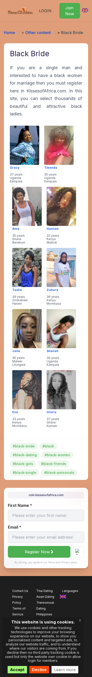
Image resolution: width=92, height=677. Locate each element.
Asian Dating (45, 597)
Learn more (65, 669)
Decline (39, 669)
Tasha (17, 290)
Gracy (14, 167)
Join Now (69, 10)
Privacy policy (69, 562)
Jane (16, 351)
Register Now (37, 551)
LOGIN (45, 10)
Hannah (53, 229)
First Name (20, 505)
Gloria (51, 412)
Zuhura (52, 290)
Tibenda (50, 167)
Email (14, 527)
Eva (15, 412)
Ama (15, 229)
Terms (51, 562)
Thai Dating (44, 591)
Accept (17, 669)
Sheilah (52, 351)
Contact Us (20, 591)
